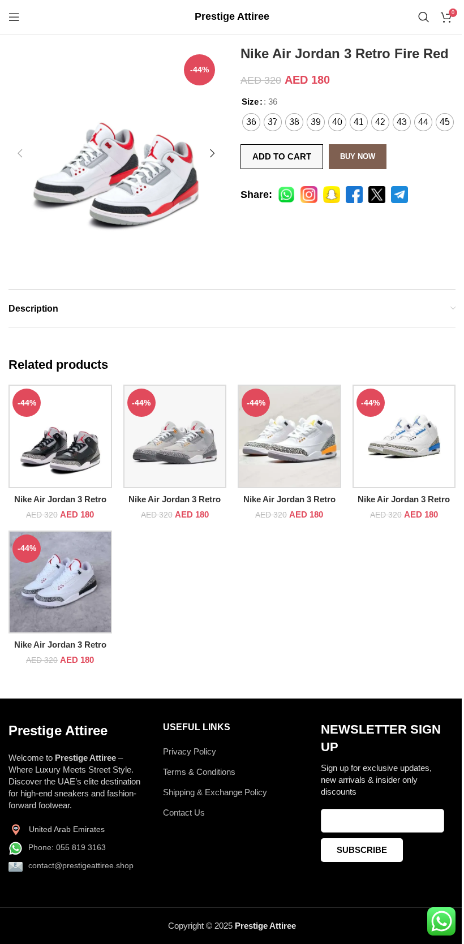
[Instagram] (308, 194)
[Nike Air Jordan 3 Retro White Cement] (60, 582)
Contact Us (184, 812)
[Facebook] (354, 194)
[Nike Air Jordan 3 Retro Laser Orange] (289, 436)
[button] (19, 153)
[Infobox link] (232, 16)
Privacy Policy (189, 751)
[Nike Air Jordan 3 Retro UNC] (404, 436)
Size (250, 101)
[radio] (251, 122)
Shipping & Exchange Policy (215, 792)
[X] (376, 194)
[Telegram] (399, 194)
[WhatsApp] (286, 194)
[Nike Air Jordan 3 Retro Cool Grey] (175, 436)
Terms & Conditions (199, 772)
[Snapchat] (331, 194)
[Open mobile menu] (14, 17)
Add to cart (281, 156)
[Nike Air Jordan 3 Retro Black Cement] (60, 436)
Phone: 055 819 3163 (67, 847)
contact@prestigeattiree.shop (81, 865)
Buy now (357, 156)
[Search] (424, 17)
